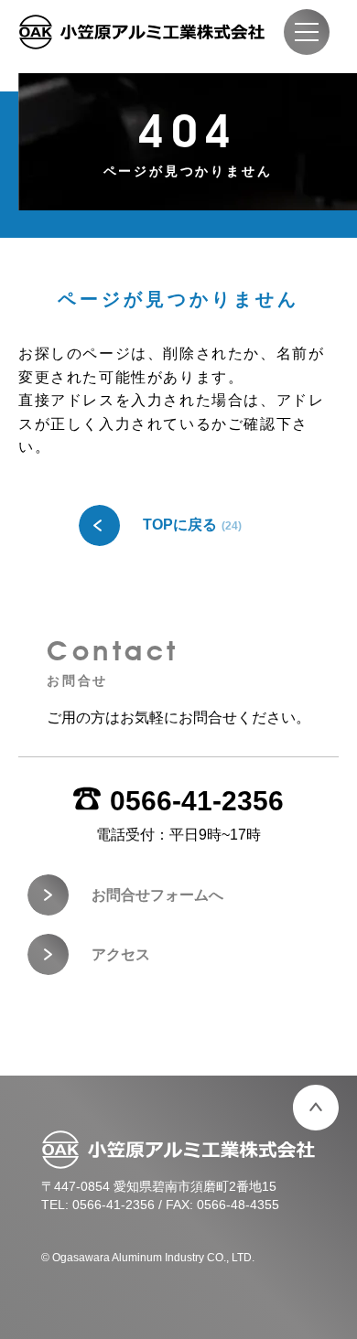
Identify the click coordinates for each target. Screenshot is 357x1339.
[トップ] (316, 1107)
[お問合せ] (178, 697)
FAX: (222, 1204)
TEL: (98, 1204)
